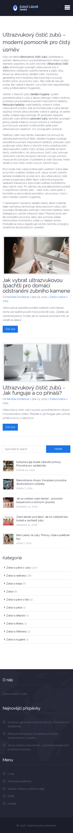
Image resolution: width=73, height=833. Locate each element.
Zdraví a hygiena (17, 639)
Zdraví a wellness (18, 575)
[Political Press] (36, 8)
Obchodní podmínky (20, 781)
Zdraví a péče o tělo (19, 599)
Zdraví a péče (16, 607)
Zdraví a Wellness (18, 631)
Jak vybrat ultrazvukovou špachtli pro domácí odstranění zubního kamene (36, 285)
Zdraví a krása (16, 583)
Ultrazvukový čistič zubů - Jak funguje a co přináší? (34, 390)
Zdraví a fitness (16, 623)
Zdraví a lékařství (17, 615)
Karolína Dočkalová (18, 297)
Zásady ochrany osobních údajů (26, 788)
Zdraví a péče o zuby (22, 567)
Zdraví (11, 591)
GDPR (11, 796)
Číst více (10, 329)
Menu (67, 7)
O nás (11, 773)
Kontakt (12, 803)
